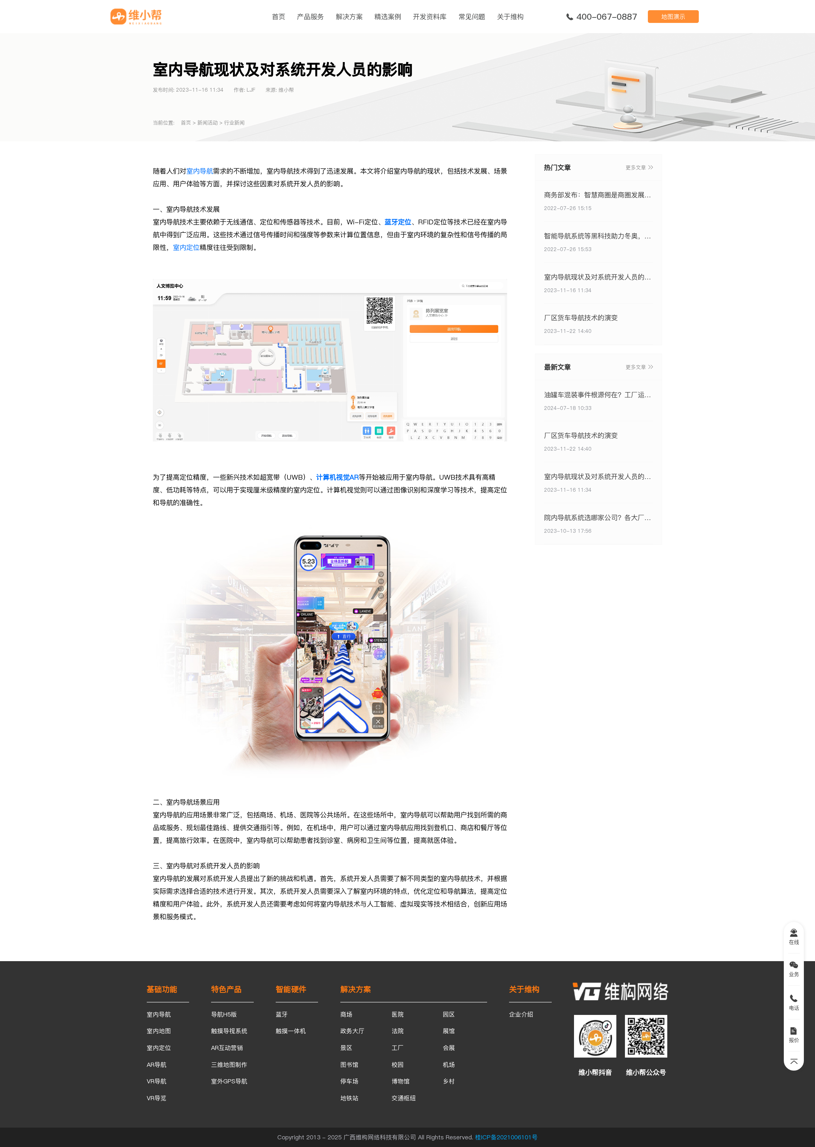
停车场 (349, 1081)
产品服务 (310, 16)
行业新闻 (234, 122)
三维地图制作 (229, 1064)
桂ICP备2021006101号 (506, 1137)
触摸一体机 (291, 1031)
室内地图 (159, 1031)
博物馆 (401, 1081)
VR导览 (157, 1098)
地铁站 (349, 1098)
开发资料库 (429, 16)
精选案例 (387, 16)
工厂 (398, 1048)
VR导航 (157, 1081)
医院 (398, 1014)
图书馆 (349, 1064)
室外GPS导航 (229, 1081)
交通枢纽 (404, 1098)
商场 (346, 1014)
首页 (278, 16)
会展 (449, 1048)
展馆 (449, 1031)
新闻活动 (207, 122)
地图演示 (673, 16)
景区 (346, 1048)
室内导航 (199, 171)
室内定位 (186, 247)
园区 (449, 1014)
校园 (398, 1064)
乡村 (449, 1081)
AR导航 (157, 1064)
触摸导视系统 (229, 1031)
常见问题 (471, 16)
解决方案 (349, 16)
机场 (449, 1064)
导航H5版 (224, 1014)
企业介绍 (521, 1014)
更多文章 (636, 167)
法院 (398, 1031)
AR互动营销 (227, 1048)
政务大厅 (352, 1031)
